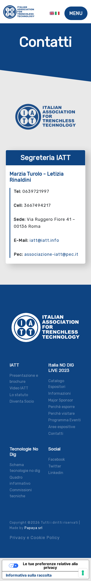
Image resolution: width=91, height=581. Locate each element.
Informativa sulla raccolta (29, 575)
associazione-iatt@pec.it (51, 254)
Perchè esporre (61, 407)
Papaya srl (33, 528)
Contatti (55, 433)
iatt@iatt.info (44, 240)
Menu (76, 13)
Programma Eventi (64, 420)
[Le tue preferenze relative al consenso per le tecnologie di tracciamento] (82, 572)
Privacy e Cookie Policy (35, 537)
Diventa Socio (22, 401)
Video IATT (19, 388)
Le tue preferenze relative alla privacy (50, 565)
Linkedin (55, 472)
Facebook (56, 459)
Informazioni (59, 393)
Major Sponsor (60, 400)
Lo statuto (19, 395)
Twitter (54, 466)
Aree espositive (61, 427)
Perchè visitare (61, 413)
